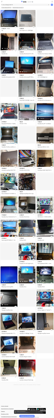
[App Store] (32, 409)
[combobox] (25, 5)
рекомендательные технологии (23, 412)
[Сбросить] (49, 5)
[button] (15, 27)
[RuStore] (41, 412)
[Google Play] (41, 409)
